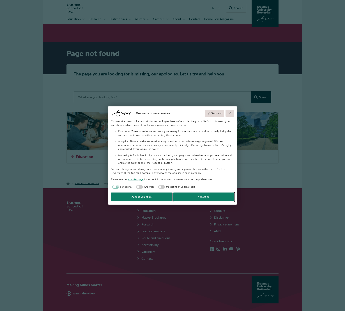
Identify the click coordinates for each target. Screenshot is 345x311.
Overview (216, 113)
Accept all (204, 197)
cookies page (136, 179)
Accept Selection (141, 197)
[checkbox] (121, 187)
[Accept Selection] (230, 113)
